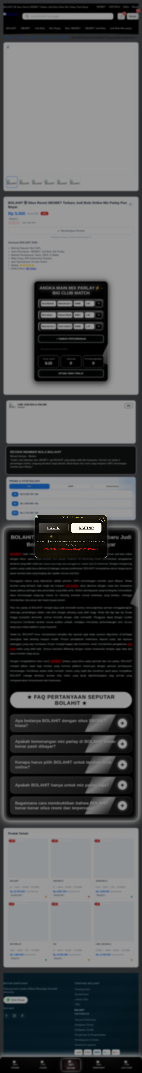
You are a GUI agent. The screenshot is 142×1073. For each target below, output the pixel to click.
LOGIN (53, 528)
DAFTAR (86, 528)
